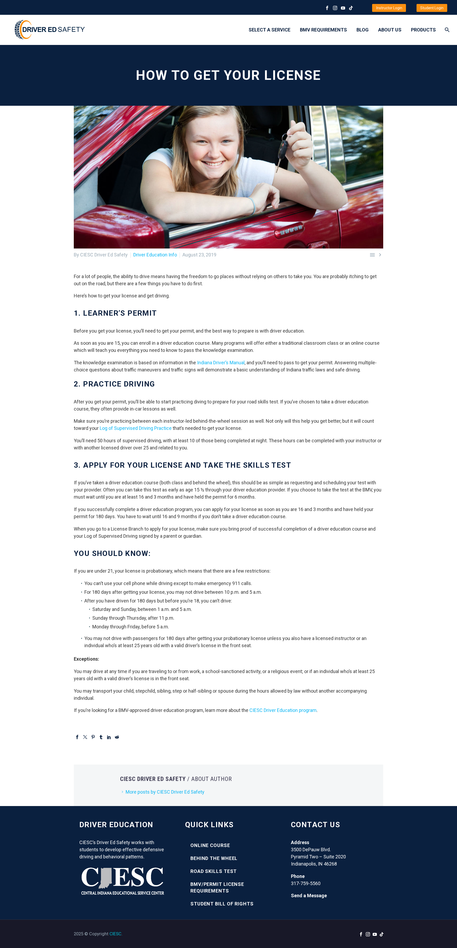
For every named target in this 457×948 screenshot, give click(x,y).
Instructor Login (389, 8)
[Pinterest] (93, 737)
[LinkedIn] (109, 737)
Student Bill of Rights (222, 903)
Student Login (432, 8)
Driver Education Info (155, 254)
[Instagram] (335, 8)
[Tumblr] (101, 737)
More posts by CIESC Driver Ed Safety (165, 792)
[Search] (446, 29)
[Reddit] (117, 737)
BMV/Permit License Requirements (217, 887)
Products (423, 30)
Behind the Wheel (213, 858)
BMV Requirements (323, 30)
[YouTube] (343, 8)
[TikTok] (351, 8)
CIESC (115, 933)
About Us (389, 30)
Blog (363, 30)
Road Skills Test (213, 871)
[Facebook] (327, 8)
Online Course (210, 845)
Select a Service (269, 30)
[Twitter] (85, 737)
